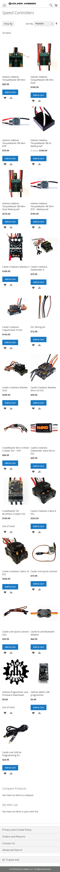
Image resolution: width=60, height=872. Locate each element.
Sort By (29, 23)
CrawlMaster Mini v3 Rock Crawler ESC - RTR (15, 449)
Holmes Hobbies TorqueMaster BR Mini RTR (13, 143)
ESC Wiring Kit (38, 327)
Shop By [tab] (8, 23)
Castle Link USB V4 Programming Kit (11, 754)
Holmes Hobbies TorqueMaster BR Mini (13, 78)
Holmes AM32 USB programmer (40, 693)
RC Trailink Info (10, 860)
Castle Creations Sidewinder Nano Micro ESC (43, 450)
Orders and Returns (13, 836)
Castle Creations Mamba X (15, 266)
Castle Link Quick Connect (44, 571)
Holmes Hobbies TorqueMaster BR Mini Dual (42, 79)
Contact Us (8, 843)
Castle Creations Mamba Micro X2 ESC (43, 389)
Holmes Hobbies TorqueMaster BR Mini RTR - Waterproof (42, 206)
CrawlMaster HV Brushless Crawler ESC (14, 512)
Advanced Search (12, 850)
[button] (5, 97)
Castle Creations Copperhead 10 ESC (12, 328)
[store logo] (22, 3)
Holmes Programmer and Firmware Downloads (15, 693)
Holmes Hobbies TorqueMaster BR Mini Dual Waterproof (13, 206)
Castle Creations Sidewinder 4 (39, 268)
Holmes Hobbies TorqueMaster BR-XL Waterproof (41, 143)
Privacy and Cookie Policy (17, 829)
